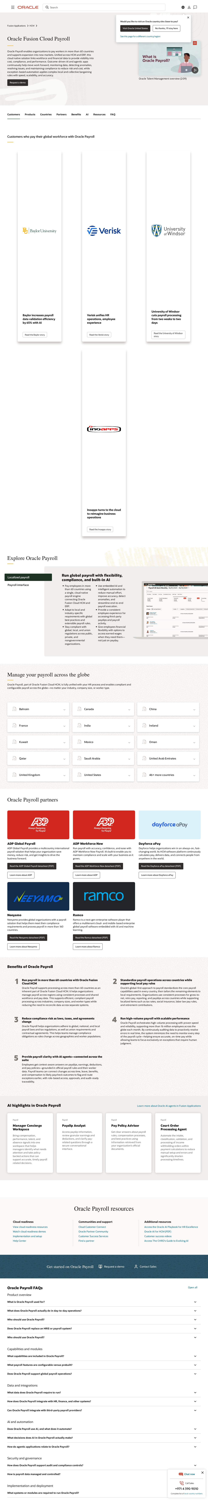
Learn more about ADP (21, 875)
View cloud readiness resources (30, 1226)
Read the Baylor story (35, 334)
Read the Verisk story (99, 334)
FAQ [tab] (112, 114)
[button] (13, 7)
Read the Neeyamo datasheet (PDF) (27, 937)
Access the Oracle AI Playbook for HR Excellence (171, 1226)
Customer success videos (157, 1236)
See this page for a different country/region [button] (140, 36)
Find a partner (86, 1240)
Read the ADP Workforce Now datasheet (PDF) (98, 866)
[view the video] (170, 58)
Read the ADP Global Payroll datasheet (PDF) (32, 866)
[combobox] (104, 7)
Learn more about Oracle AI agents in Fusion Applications (169, 1105)
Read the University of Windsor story (168, 334)
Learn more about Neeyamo (23, 946)
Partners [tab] (61, 114)
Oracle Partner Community (93, 1231)
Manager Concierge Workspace (27, 1127)
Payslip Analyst (74, 1125)
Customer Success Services (93, 1236)
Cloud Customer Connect (92, 1226)
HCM (32, 25)
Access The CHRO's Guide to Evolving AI (166, 1240)
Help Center (19, 1240)
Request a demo (18, 82)
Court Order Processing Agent (174, 1127)
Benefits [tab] (76, 114)
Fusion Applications (16, 25)
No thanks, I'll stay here (166, 28)
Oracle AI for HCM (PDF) (157, 1231)
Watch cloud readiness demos (29, 1231)
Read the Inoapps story (100, 529)
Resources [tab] (99, 114)
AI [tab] (87, 114)
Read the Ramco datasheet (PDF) (91, 937)
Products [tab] (30, 114)
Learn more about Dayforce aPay (157, 875)
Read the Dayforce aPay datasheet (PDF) (161, 866)
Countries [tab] (46, 114)
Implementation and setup (27, 1236)
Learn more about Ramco (87, 946)
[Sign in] (189, 7)
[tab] (28, 577)
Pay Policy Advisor (125, 1125)
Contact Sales (148, 1266)
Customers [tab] (13, 114)
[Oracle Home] (28, 7)
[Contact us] (195, 7)
